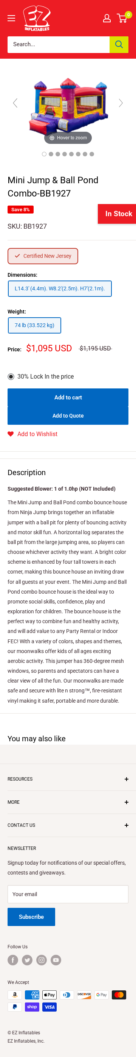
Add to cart (68, 397)
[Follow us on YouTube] (56, 960)
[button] (32, 434)
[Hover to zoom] (68, 106)
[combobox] (59, 44)
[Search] (119, 44)
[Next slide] (120, 103)
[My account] (107, 18)
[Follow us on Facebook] (13, 960)
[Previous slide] (15, 103)
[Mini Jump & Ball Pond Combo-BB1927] (44, 154)
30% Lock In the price (45, 376)
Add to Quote (68, 416)
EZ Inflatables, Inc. (26, 1041)
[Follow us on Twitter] (27, 960)
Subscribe (31, 917)
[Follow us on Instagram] (41, 960)
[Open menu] (11, 18)
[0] (122, 18)
